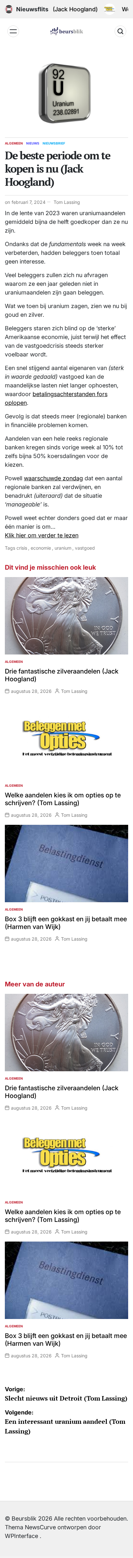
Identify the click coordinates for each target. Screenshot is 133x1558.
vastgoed (85, 548)
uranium (63, 548)
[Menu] (13, 31)
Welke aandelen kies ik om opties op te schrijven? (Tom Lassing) (63, 799)
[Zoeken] (120, 31)
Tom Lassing (67, 202)
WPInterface (21, 1536)
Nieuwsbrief (54, 143)
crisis (21, 548)
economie (41, 548)
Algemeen (14, 143)
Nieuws (32, 143)
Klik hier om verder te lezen (41, 535)
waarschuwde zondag (53, 478)
